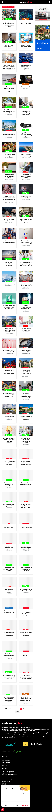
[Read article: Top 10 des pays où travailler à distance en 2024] (9, 102)
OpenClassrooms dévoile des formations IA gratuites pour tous (26, 677)
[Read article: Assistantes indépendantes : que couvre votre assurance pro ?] (9, 79)
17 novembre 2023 (26, 223)
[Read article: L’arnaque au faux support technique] (26, 14)
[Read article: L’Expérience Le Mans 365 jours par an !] (9, 409)
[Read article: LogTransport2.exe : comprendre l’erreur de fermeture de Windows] (9, 58)
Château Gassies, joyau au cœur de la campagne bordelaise (9, 134)
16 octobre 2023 (26, 657)
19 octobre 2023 (26, 592)
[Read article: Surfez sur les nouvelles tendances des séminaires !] (26, 560)
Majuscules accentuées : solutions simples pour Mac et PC (26, 221)
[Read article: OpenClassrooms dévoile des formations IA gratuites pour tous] (26, 668)
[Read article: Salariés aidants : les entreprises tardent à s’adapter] (26, 167)
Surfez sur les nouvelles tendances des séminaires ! (26, 569)
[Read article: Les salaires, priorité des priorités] (26, 343)
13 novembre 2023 (26, 245)
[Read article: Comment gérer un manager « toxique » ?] (9, 603)
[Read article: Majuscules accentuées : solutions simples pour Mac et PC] (26, 212)
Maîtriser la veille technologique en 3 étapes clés (9, 264)
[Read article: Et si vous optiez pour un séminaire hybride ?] (26, 475)
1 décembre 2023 (26, 69)
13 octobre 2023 (9, 701)
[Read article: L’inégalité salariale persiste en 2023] (26, 321)
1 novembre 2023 (26, 399)
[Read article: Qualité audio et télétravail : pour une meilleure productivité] (26, 125)
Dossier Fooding (6, 762)
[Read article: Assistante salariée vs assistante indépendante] (9, 625)
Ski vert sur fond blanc (9, 284)
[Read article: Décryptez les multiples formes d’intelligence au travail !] (9, 431)
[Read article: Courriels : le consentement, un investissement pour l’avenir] (26, 298)
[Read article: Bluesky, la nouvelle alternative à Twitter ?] (26, 38)
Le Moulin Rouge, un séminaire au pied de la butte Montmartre (9, 372)
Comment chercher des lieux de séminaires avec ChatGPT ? (9, 307)
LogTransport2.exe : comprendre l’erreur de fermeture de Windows (9, 67)
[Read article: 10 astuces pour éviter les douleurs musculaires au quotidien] (26, 431)
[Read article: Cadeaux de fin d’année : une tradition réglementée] (26, 625)
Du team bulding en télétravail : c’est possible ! (9, 484)
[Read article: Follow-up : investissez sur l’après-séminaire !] (9, 497)
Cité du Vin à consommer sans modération (9, 547)
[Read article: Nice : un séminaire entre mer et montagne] (26, 147)
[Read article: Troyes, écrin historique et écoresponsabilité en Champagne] (26, 276)
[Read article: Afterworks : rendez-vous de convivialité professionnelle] (9, 690)
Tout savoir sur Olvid (26, 86)
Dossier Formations (7, 763)
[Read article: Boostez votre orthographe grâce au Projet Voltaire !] (26, 603)
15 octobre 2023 (26, 680)
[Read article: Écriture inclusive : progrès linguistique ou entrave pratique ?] (26, 497)
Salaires (26, 171)
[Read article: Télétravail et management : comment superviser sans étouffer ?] (26, 386)
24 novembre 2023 (9, 137)
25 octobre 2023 (26, 550)
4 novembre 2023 (26, 353)
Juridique (9, 193)
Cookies (4, 784)
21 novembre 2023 (26, 179)
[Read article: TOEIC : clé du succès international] (26, 646)
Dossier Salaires (6, 760)
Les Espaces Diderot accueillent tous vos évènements (26, 67)
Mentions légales (6, 781)
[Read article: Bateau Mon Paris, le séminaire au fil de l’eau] (26, 518)
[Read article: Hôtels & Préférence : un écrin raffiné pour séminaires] (9, 454)
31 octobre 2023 (9, 419)
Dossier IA (4, 765)
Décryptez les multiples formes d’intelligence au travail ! (9, 439)
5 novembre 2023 (9, 353)
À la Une (26, 501)
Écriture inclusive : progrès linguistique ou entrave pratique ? (26, 506)
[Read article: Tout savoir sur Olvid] (26, 79)
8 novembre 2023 (26, 288)
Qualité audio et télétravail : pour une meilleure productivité (26, 134)
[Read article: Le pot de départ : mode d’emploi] (9, 147)
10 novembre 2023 (26, 267)
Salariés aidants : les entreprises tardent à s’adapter (26, 176)
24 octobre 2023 (26, 572)
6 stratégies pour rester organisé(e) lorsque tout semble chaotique (26, 264)
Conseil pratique (8, 19)
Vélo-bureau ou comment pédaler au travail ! (9, 591)
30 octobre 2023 (26, 444)
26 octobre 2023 (9, 529)
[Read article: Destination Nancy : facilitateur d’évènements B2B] (26, 454)
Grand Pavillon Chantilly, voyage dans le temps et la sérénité (9, 330)
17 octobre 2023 (9, 658)
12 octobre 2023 (26, 703)
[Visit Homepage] (26, 2)
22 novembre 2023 (26, 157)
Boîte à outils (7, 171)
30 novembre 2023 (26, 88)
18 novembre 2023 (9, 222)
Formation (25, 607)
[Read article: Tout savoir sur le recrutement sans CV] (9, 518)
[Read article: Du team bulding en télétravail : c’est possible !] (9, 475)
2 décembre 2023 (26, 48)
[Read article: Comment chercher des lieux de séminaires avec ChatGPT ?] (9, 298)
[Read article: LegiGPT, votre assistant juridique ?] (9, 38)
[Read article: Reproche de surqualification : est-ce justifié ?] (26, 538)
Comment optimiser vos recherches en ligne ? (9, 176)
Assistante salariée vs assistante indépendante (9, 634)
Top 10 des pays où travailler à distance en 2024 (9, 111)
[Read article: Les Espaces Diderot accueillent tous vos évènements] (26, 58)
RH (8, 238)
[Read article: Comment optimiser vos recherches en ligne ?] (9, 167)
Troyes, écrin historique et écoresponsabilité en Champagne (26, 285)
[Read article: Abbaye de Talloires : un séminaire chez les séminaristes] (26, 409)
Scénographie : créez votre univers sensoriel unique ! (9, 569)
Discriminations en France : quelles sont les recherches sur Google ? (26, 242)
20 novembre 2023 (26, 199)
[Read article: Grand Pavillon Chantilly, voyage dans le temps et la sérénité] (9, 321)
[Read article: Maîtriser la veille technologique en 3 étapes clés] (9, 255)
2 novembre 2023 (26, 376)
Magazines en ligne (7, 773)
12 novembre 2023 (9, 267)
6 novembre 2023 (9, 333)
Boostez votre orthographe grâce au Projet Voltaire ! (26, 612)
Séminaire (9, 281)
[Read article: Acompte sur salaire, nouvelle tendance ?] (9, 212)
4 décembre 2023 (9, 28)
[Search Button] (49, 2)
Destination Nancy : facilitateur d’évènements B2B (26, 463)
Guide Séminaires (6, 759)
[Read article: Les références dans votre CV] (26, 189)
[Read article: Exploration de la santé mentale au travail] (9, 343)
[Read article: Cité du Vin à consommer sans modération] (9, 538)
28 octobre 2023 (26, 485)
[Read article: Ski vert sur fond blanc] (9, 276)
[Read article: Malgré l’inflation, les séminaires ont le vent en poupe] (9, 646)
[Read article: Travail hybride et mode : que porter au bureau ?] (9, 668)
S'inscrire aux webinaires (8, 771)
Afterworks (9, 694)
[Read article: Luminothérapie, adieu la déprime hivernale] (26, 582)
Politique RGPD (6, 783)
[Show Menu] (2, 2)
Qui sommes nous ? (7, 780)
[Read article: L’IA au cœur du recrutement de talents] (9, 233)
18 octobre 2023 (26, 615)
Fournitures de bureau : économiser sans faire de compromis (9, 395)
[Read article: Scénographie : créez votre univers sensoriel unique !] (9, 560)
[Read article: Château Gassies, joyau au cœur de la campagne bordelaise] (9, 125)
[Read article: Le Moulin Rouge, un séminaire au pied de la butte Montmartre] (9, 363)
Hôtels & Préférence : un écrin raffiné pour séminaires (9, 463)
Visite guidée (26, 62)
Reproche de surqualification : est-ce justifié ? (26, 547)
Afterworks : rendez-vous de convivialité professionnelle (9, 698)
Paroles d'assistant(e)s (9, 607)
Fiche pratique (25, 19)
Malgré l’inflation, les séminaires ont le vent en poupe (9, 655)
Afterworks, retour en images (9, 774)
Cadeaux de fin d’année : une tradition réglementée (26, 634)
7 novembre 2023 (9, 310)
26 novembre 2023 (9, 114)
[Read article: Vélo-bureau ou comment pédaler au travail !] (9, 582)
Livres (9, 347)
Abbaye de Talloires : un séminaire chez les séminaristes (26, 418)
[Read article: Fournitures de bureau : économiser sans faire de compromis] (9, 386)
